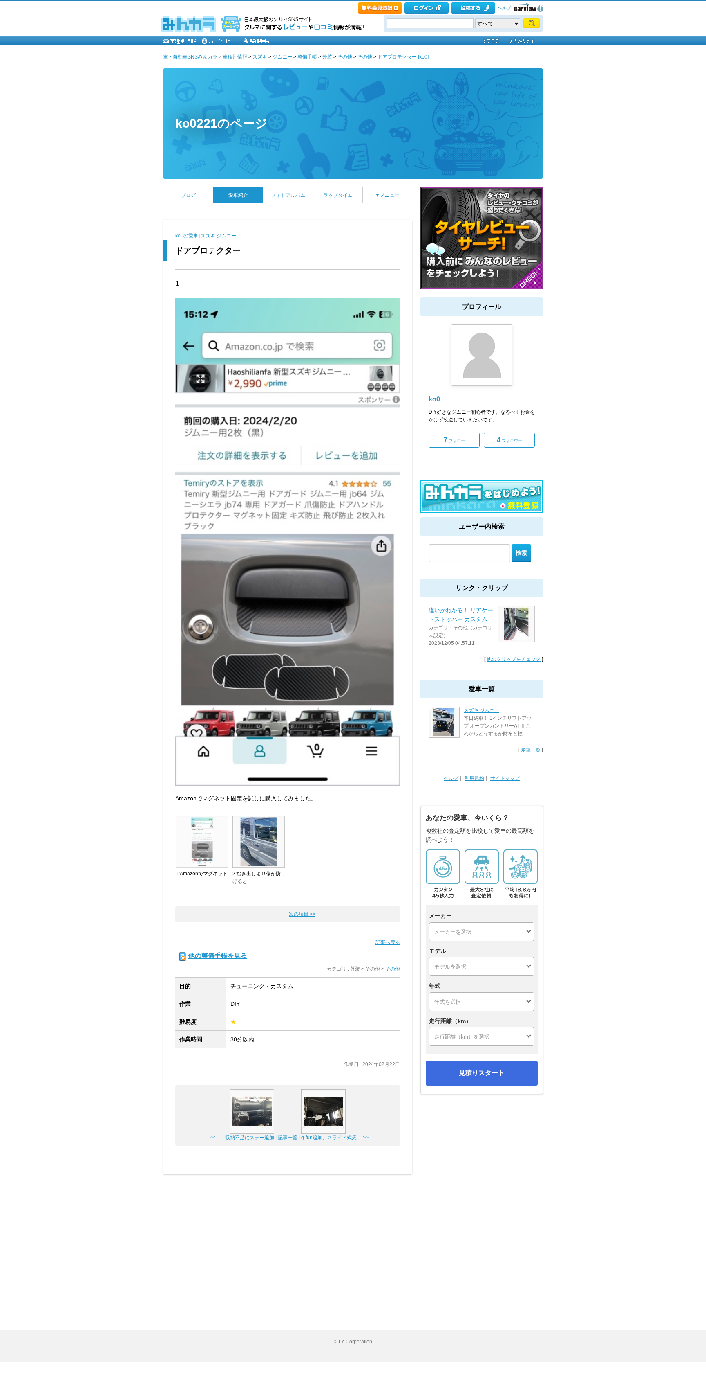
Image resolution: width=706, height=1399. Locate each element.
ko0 (434, 399)
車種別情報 (235, 57)
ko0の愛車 (186, 236)
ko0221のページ (221, 123)
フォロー (454, 440)
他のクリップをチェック (514, 659)
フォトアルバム (288, 195)
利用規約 (474, 778)
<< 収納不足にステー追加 (242, 1137)
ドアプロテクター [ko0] (403, 57)
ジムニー (282, 57)
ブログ (188, 195)
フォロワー (509, 440)
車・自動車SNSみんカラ (190, 57)
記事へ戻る (387, 942)
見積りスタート (482, 1072)
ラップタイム (338, 195)
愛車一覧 (531, 750)
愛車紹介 (238, 195)
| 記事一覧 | (287, 1137)
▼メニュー (387, 195)
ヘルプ (504, 7)
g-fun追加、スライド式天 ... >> (335, 1137)
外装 (327, 57)
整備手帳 (307, 57)
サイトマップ (505, 778)
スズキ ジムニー (218, 236)
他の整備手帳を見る (217, 955)
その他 (344, 57)
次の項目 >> (302, 914)
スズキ (259, 57)
